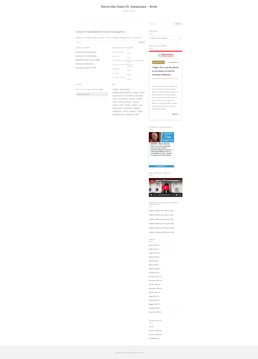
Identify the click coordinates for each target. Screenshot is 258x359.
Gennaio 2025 (153, 308)
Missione (137, 108)
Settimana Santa (118, 114)
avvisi (142, 92)
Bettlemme (139, 95)
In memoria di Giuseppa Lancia (86, 52)
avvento (135, 92)
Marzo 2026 (153, 265)
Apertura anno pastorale (122, 92)
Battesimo (129, 95)
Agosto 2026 (153, 245)
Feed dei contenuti (155, 330)
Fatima (115, 105)
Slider (114, 69)
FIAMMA (127, 105)
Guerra (134, 105)
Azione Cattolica (118, 95)
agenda (115, 89)
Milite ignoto (117, 108)
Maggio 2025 (153, 304)
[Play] (151, 195)
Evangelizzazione (124, 102)
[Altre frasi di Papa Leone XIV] (161, 167)
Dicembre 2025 (154, 277)
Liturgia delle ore (173, 62)
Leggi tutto (175, 114)
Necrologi (116, 52)
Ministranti (128, 108)
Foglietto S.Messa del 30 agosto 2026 (161, 232)
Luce (140, 105)
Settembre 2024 (154, 312)
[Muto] (177, 195)
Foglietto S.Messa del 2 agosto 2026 (161, 210)
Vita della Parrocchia (121, 64)
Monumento (117, 111)
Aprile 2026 (153, 261)
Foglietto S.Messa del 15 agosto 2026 (161, 223)
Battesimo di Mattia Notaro (85, 64)
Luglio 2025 (153, 296)
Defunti (139, 99)
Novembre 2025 (154, 280)
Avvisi (114, 73)
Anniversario (124, 89)
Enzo (114, 102)
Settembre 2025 (154, 288)
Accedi (151, 327)
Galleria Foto (118, 77)
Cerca (141, 42)
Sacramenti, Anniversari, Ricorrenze (127, 60)
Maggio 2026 (153, 257)
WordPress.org (154, 338)
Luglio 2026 (153, 249)
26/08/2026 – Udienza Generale (159, 144)
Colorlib (127, 352)
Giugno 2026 (153, 253)
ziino (137, 114)
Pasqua (140, 111)
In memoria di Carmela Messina (86, 56)
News (114, 56)
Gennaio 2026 (153, 273)
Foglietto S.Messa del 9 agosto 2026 (161, 219)
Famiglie (136, 102)
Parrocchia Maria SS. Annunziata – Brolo (129, 6)
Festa (121, 105)
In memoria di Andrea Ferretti (86, 68)
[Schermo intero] (180, 195)
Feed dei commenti (155, 334)
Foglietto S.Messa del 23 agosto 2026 (161, 228)
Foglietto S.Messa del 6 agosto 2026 (161, 215)
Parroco (133, 111)
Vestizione (129, 114)
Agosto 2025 (153, 292)
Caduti (115, 99)
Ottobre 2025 (153, 284)
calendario (123, 99)
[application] (165, 187)
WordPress (140, 352)
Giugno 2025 (153, 300)
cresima (132, 99)
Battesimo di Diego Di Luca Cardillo (88, 60)
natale (125, 111)
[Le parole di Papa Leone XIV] (161, 133)
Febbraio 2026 (153, 269)
